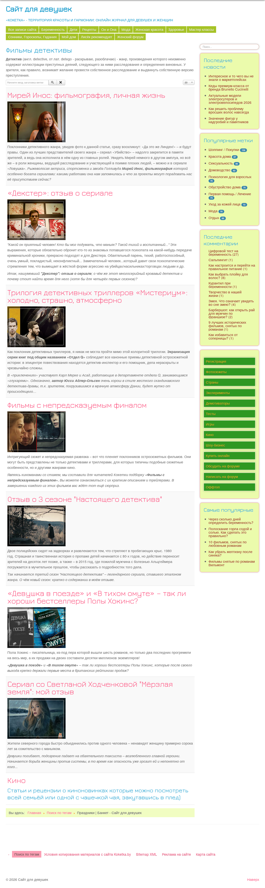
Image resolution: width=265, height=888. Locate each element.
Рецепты (89, 29)
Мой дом (69, 36)
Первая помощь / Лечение (230, 193)
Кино (16, 780)
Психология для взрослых (230, 176)
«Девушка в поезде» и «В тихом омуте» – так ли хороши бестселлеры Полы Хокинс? (96, 596)
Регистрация (216, 361)
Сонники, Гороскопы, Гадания (32, 36)
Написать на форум (222, 476)
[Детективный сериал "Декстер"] (36, 219)
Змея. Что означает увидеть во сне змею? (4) (231, 302)
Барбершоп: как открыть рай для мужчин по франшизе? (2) (232, 313)
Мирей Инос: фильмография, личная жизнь (86, 95)
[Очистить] (61, 82)
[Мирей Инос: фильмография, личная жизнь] (36, 121)
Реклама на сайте (176, 854)
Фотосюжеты (216, 371)
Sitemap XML (146, 854)
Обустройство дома (225, 187)
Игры (210, 424)
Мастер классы (201, 29)
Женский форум (130, 36)
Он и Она (108, 29)
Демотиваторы (218, 403)
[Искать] (52, 82)
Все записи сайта (22, 29)
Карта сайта (205, 854)
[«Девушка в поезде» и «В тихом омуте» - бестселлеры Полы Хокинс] (36, 626)
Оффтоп (213, 487)
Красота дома (220, 156)
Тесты (211, 413)
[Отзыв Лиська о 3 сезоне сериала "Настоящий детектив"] (36, 525)
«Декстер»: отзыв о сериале (60, 192)
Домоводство (219, 169)
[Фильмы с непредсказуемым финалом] (36, 431)
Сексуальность (221, 163)
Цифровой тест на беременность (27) (224, 252)
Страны (212, 382)
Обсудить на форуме (223, 466)
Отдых (214, 217)
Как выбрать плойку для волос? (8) (228, 276)
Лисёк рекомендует (96, 36)
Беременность (53, 29)
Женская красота (149, 29)
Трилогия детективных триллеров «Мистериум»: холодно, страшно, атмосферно (97, 296)
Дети (73, 29)
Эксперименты (218, 392)
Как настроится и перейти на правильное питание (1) (232, 267)
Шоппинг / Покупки (224, 149)
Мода (125, 29)
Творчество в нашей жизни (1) (225, 294)
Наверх (253, 879)
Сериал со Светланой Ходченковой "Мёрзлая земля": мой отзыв (90, 687)
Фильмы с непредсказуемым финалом (77, 404)
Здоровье (176, 29)
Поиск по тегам (26, 854)
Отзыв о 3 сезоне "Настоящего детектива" (84, 499)
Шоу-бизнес (215, 445)
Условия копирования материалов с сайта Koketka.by (87, 854)
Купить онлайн (217, 455)
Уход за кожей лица (224, 204)
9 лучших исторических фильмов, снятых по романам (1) (227, 326)
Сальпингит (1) (221, 259)
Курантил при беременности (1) (223, 285)
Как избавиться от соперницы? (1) (223, 336)
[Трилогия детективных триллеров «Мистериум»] (36, 326)
